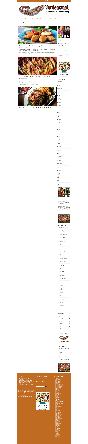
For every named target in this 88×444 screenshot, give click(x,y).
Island (59, 123)
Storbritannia (60, 163)
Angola (24, 52)
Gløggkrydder (61, 245)
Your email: (60, 51)
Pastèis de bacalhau (21, 53)
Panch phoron (61, 275)
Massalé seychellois (62, 265)
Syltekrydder (57, 431)
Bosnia (59, 91)
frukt (30, 390)
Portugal (26, 53)
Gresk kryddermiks (62, 247)
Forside (19, 0)
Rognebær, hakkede (62, 289)
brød (59, 202)
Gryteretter (60, 321)
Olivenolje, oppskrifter (40, 18)
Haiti (58, 115)
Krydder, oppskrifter (49, 18)
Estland (59, 106)
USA (58, 180)
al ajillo (59, 201)
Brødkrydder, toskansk (62, 238)
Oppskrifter (31, 18)
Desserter (60, 316)
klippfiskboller (47, 52)
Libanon (59, 136)
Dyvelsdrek (57, 390)
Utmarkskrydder (61, 306)
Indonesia (59, 119)
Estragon (60, 244)
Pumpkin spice (57, 419)
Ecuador (59, 102)
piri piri (35, 84)
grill (18, 391)
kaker (67, 205)
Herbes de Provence (62, 251)
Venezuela (59, 181)
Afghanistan (60, 81)
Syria (59, 166)
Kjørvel (60, 257)
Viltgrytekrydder (57, 436)
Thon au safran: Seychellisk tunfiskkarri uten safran (26, 381)
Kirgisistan (59, 132)
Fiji (58, 108)
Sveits (59, 164)
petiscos (24, 53)
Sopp (60, 326)
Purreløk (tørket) (61, 285)
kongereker (26, 84)
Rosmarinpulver (61, 292)
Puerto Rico (60, 150)
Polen (59, 147)
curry (64, 202)
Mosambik (54, 52)
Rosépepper (57, 424)
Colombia (59, 96)
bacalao (63, 201)
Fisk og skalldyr (24, 47)
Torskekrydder (61, 305)
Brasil (59, 92)
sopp (67, 209)
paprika (61, 208)
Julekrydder (61, 255)
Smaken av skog (61, 299)
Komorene (59, 133)
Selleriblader (61, 298)
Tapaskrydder (61, 302)
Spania (60, 211)
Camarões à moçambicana (22, 84)
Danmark (59, 99)
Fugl (22, 109)
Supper (60, 328)
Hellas (59, 116)
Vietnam (59, 183)
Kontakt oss (56, 378)
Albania (59, 82)
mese (66, 207)
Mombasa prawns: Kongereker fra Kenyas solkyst (26, 384)
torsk (32, 53)
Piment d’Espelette (62, 281)
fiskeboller (39, 52)
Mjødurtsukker (61, 271)
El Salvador (59, 105)
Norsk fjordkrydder (58, 412)
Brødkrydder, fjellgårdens (63, 234)
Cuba (59, 98)
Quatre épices (57, 421)
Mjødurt (56, 409)
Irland (59, 122)
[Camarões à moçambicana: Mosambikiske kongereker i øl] (37, 65)
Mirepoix (60, 268)
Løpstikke (60, 264)
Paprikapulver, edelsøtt (58, 414)
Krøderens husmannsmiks (63, 258)
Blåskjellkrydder (61, 230)
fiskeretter (67, 202)
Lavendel (60, 262)
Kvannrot (56, 402)
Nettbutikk (25, 0)
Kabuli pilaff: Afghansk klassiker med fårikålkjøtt (25, 380)
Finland (59, 109)
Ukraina (59, 177)
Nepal (59, 143)
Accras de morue (21, 52)
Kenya (59, 129)
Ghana (59, 113)
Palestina (59, 146)
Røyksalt (56, 426)
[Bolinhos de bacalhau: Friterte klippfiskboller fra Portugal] (37, 34)
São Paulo (29, 53)
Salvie (60, 295)
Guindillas (56, 395)
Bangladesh (60, 88)
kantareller (59, 206)
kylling (67, 206)
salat (58, 209)
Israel (59, 125)
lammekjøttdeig (61, 207)
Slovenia (59, 160)
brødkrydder (61, 202)
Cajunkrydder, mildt (62, 240)
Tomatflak (60, 303)
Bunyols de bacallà (36, 52)
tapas (30, 53)
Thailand (59, 170)
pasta (64, 208)
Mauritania (59, 139)
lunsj (64, 207)
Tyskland (60, 212)
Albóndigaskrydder (62, 228)
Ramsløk (60, 288)
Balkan (66, 201)
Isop (60, 254)
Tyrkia (59, 174)
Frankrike (61, 203)
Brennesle (56, 383)
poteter (68, 208)
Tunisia (59, 173)
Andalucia (61, 201)
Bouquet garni (61, 231)
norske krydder (20, 393)
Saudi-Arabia (60, 156)
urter (64, 212)
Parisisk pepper (61, 279)
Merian (56, 407)
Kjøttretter (60, 323)
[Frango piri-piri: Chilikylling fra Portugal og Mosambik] (37, 96)
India (61, 205)
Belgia (59, 89)
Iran (62, 205)
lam (59, 207)
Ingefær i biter (57, 397)
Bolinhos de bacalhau (27, 52)
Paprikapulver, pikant (62, 278)
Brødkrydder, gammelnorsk (59, 385)
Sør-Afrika (59, 167)
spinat (30, 395)
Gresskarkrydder (61, 248)
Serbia (59, 157)
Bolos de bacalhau (32, 52)
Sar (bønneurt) (61, 296)
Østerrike (59, 184)
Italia (58, 126)
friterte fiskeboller (42, 52)
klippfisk (45, 52)
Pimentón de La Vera (62, 282)
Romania (59, 153)
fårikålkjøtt (32, 390)
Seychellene (60, 159)
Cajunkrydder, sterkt (62, 241)
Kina (58, 130)
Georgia (59, 112)
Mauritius (59, 140)
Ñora (60, 272)
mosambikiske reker (32, 84)
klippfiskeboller (50, 52)
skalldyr (37, 84)
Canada (59, 95)
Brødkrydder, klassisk (62, 237)
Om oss (22, 0)
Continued (26, 82)
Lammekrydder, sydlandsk (63, 261)
